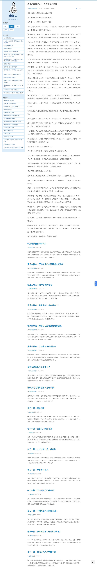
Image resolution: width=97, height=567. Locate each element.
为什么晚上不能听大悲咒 (10, 103)
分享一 (5, 26)
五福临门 (31, 412)
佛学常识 (31, 247)
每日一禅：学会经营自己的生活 (40, 490)
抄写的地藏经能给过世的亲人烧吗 (12, 121)
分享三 (17, 26)
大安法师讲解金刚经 (9, 127)
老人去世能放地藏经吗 (9, 118)
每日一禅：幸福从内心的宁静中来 (41, 552)
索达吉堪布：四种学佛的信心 (39, 285)
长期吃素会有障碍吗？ (36, 244)
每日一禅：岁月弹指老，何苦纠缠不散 (43, 531)
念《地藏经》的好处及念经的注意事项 (13, 147)
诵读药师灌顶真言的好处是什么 (12, 106)
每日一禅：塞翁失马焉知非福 (39, 429)
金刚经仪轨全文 (8, 109)
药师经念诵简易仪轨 (9, 112)
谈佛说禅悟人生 (33, 8)
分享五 (11, 29)
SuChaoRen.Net (13, 19)
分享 (95, 283)
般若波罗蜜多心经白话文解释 (11, 124)
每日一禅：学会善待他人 (37, 470)
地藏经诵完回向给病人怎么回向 (12, 115)
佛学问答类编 (32, 268)
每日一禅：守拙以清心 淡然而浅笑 (41, 511)
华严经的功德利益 (8, 130)
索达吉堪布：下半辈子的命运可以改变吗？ (45, 264)
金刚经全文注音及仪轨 (9, 144)
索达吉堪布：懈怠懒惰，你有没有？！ (43, 305)
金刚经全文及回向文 (9, 100)
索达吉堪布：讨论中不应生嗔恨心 (41, 346)
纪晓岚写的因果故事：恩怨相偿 (40, 388)
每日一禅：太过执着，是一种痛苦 (41, 449)
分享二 (11, 26)
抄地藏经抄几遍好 (8, 137)
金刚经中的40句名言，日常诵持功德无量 (13, 140)
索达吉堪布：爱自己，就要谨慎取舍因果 (44, 326)
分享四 (5, 29)
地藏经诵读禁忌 (8, 134)
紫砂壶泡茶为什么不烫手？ (38, 367)
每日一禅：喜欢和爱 (36, 408)
